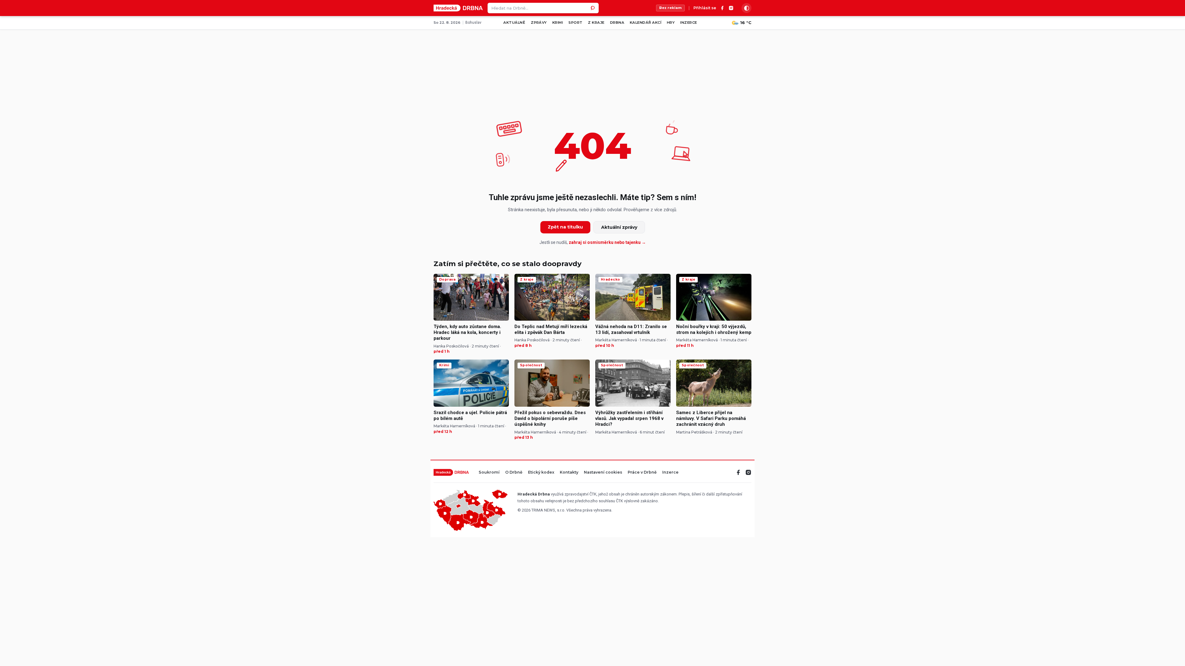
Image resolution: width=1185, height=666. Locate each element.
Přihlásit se (704, 8)
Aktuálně (514, 22)
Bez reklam (670, 8)
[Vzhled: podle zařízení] (746, 8)
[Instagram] (731, 8)
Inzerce (688, 22)
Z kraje (596, 22)
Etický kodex (541, 473)
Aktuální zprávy (619, 227)
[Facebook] (722, 8)
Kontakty (569, 473)
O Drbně (513, 473)
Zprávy (539, 22)
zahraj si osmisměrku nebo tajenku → (607, 242)
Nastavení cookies (603, 473)
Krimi (557, 22)
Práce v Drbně (642, 473)
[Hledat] (593, 8)
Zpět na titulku (565, 227)
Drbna (617, 22)
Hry (671, 22)
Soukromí (489, 473)
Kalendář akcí (645, 22)
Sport (575, 22)
